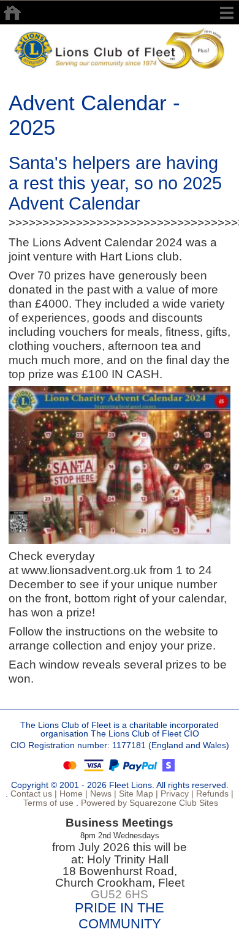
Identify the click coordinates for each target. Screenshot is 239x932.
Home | (72, 793)
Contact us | (32, 793)
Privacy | (176, 793)
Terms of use (47, 803)
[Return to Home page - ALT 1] (119, 48)
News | (102, 793)
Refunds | (213, 793)
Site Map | (137, 793)
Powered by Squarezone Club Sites (149, 803)
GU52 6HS (119, 894)
